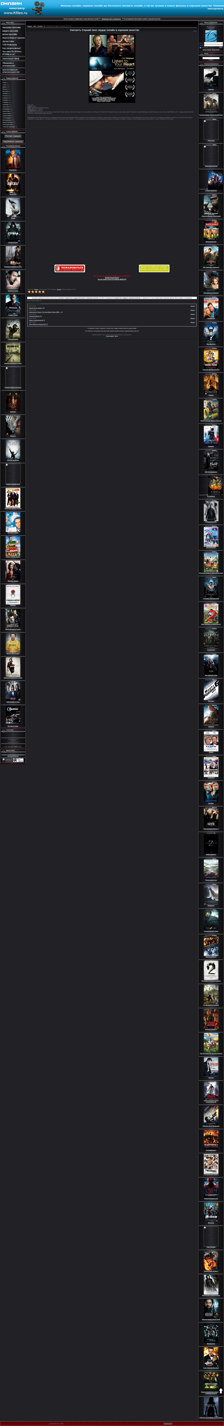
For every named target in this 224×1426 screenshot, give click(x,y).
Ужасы (5, 84)
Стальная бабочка (34, 316)
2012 (34, 26)
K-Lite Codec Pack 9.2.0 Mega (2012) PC (112, 279)
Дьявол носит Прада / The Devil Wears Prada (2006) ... (45, 312)
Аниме (4, 82)
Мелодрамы (6, 109)
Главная (29, 26)
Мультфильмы (7, 120)
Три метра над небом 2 (36, 308)
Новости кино (7, 113)
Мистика (5, 91)
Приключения (7, 115)
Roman (59, 289)
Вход (116, 336)
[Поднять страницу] (221, 1391)
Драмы (5, 87)
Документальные (8, 122)
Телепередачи (7, 118)
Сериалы (5, 102)
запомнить (204, 47)
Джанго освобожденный (36, 320)
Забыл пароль (207, 49)
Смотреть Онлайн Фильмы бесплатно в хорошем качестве (13, 755)
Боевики (5, 98)
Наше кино (6, 106)
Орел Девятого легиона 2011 (37, 324)
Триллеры (5, 104)
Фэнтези (5, 95)
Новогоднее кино (8, 124)
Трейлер (5, 93)
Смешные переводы (9, 126)
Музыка (5, 89)
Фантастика (6, 111)
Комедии (5, 100)
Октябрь (40, 26)
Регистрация (110, 336)
